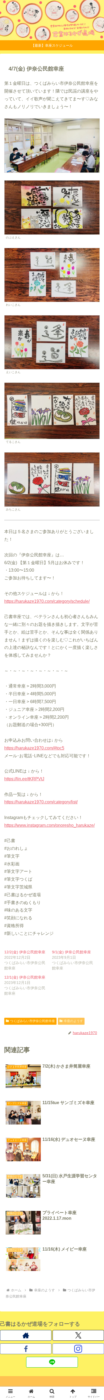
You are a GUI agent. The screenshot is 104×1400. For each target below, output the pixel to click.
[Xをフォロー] (78, 1335)
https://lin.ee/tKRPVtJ (24, 779)
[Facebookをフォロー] (25, 1348)
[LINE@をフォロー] (52, 1362)
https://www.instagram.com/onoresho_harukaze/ (49, 825)
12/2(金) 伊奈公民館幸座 (24, 952)
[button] (93, 932)
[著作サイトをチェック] (25, 1335)
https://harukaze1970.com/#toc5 (34, 748)
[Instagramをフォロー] (78, 1348)
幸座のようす (73, 1021)
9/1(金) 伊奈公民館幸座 (71, 952)
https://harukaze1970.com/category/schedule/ (47, 601)
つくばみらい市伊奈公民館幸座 (32, 1021)
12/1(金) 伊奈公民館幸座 (24, 977)
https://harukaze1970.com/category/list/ (41, 802)
